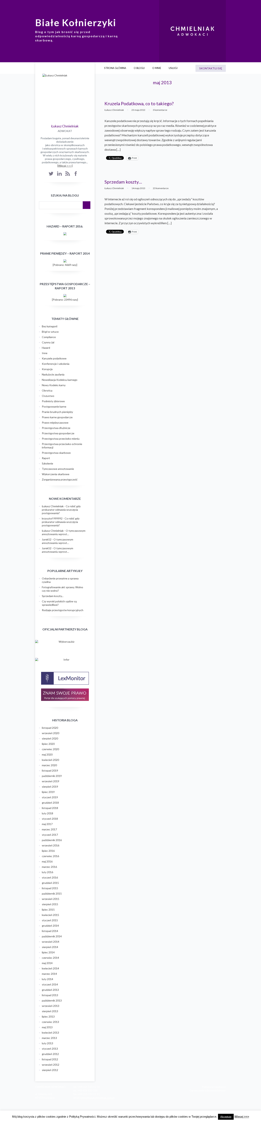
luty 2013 (47, 1043)
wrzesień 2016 (50, 845)
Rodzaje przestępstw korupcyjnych (62, 610)
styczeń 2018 (50, 818)
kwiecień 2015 (50, 915)
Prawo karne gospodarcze (57, 417)
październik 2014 (52, 936)
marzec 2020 (49, 765)
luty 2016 (47, 872)
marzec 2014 (49, 973)
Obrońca (47, 390)
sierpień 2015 (50, 904)
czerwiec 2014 (50, 957)
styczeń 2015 (50, 920)
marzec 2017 (49, 829)
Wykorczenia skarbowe (55, 474)
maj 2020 (47, 754)
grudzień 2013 (50, 989)
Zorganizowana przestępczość (60, 479)
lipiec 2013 (48, 1016)
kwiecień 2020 (50, 759)
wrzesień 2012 (50, 1064)
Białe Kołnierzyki (75, 22)
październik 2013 (52, 1000)
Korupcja (47, 369)
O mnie (156, 68)
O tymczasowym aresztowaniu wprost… (63, 532)
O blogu (139, 68)
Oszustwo (48, 395)
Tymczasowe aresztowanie (58, 468)
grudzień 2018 (50, 802)
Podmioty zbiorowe (53, 401)
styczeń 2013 (50, 1048)
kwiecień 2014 (50, 968)
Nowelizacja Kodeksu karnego (59, 379)
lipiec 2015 (48, 909)
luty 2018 (47, 813)
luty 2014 (47, 979)
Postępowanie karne (54, 406)
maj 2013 (47, 1027)
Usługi (173, 68)
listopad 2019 (50, 770)
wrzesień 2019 (50, 781)
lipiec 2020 (48, 743)
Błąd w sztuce (50, 331)
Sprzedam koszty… (123, 181)
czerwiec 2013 (50, 1021)
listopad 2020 (50, 727)
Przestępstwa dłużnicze (56, 428)
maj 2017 (47, 824)
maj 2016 (47, 861)
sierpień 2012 (50, 1070)
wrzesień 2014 (50, 941)
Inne (44, 353)
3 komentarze (160, 109)
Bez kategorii (49, 326)
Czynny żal (48, 342)
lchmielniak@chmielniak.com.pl (97, 1097)
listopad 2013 (50, 995)
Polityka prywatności (213, 1086)
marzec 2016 (49, 866)
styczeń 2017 (50, 834)
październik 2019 (52, 775)
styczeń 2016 (50, 877)
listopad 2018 (50, 808)
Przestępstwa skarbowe (56, 452)
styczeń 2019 (50, 797)
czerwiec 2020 (50, 749)
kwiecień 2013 (50, 1032)
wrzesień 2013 (50, 1005)
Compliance (49, 337)
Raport (46, 458)
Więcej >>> (241, 1116)
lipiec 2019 (48, 792)
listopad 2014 (50, 931)
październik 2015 (52, 893)
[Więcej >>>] (65, 165)
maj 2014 (47, 963)
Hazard (46, 347)
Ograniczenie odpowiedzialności (207, 1090)
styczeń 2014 (50, 984)
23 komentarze (161, 188)
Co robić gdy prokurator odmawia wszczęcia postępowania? (61, 510)
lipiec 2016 (48, 850)
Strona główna (115, 68)
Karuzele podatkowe (54, 358)
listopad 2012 (50, 1059)
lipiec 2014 (48, 952)
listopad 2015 (50, 888)
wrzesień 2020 (50, 733)
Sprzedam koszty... (52, 596)
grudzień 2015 (50, 882)
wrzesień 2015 (50, 898)
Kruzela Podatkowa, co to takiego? (139, 103)
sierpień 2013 (50, 1011)
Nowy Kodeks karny (54, 385)
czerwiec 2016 (50, 856)
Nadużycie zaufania (53, 374)
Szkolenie (47, 463)
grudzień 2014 (50, 925)
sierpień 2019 (50, 786)
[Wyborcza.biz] (65, 641)
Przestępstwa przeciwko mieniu (60, 438)
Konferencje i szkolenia (55, 363)
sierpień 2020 (50, 738)
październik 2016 (52, 840)
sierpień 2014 (50, 947)
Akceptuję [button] (225, 1116)
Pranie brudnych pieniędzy (57, 411)
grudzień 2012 (50, 1054)
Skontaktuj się (210, 68)
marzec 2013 (49, 1037)
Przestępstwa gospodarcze (58, 433)
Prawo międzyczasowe (55, 422)
